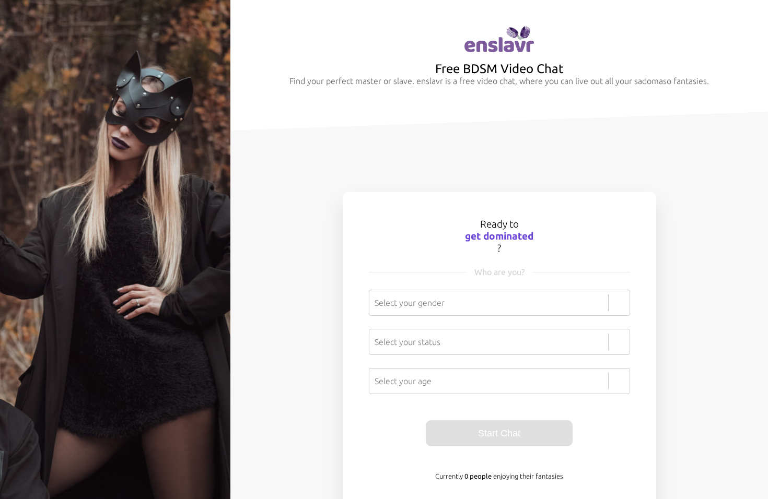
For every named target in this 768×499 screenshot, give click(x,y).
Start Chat (499, 433)
